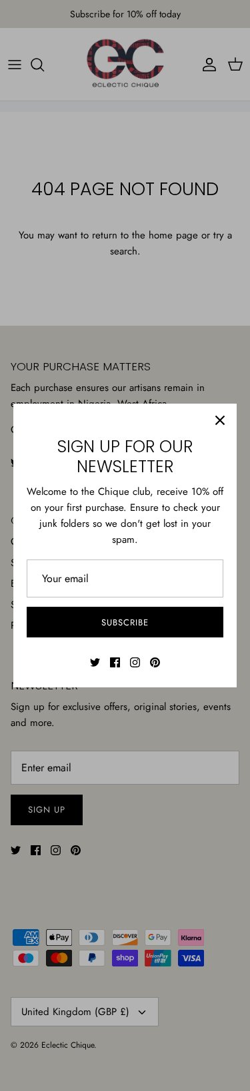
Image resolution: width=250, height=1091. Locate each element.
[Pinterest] (155, 662)
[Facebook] (115, 662)
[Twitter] (95, 662)
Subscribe (125, 622)
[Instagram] (135, 662)
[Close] (220, 420)
